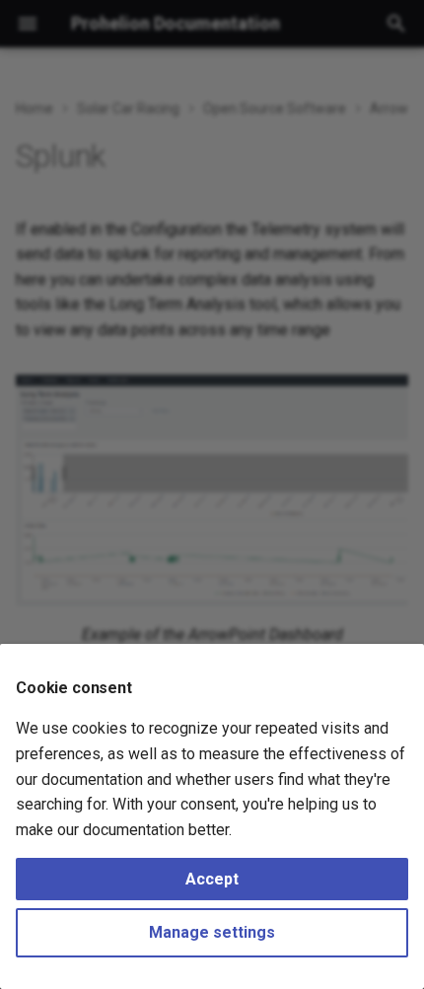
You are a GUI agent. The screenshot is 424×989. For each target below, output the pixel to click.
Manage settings (212, 932)
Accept (212, 879)
